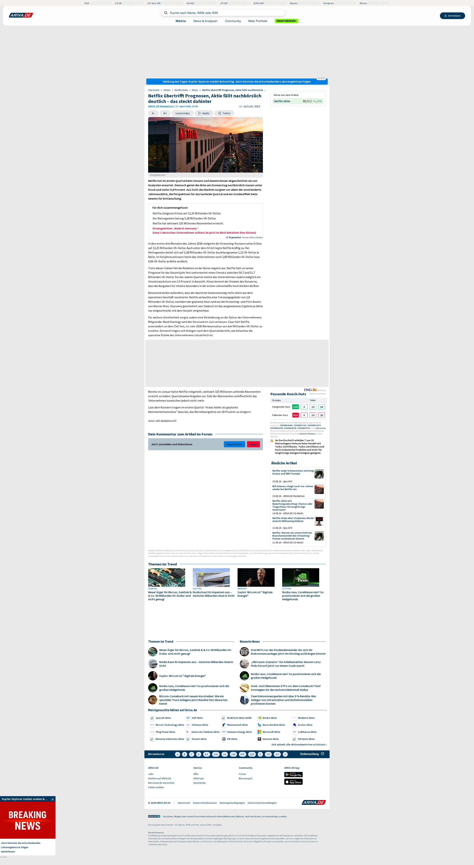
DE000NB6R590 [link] (290, 428)
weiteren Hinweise (307, 433)
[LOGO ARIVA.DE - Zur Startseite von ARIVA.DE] (21, 15)
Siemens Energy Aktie (239, 732)
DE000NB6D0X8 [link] (276, 428)
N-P (242, 754)
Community (233, 21)
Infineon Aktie (200, 725)
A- (153, 113)
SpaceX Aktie (163, 717)
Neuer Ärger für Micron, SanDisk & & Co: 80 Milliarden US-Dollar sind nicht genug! (170, 595)
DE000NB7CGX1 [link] (300, 425)
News (195, 90)
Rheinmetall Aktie (237, 725)
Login (253, 444)
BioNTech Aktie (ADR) (239, 717)
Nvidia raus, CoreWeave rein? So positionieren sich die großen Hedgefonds (303, 595)
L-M (233, 754)
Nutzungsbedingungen (232, 802)
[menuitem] (169, 774)
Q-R (252, 754)
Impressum (184, 802)
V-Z (277, 754)
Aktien (167, 90)
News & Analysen (205, 21)
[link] (304, 406)
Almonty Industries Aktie (169, 739)
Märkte (181, 21)
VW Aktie (232, 739)
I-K (224, 754)
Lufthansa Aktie (307, 732)
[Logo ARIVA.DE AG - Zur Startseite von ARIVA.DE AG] (154, 816)
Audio (205, 113)
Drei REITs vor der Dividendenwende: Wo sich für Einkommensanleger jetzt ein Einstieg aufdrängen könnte (288, 651)
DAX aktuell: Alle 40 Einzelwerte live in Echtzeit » (299, 744)
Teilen (226, 113)
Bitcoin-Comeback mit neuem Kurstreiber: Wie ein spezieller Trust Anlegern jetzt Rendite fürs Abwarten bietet (193, 699)
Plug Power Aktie (165, 732)
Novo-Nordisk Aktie (274, 725)
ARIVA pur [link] (198, 778)
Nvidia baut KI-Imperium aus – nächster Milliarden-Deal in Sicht (214, 593)
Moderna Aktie (306, 717)
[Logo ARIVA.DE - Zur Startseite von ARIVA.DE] (314, 803)
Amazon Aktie (271, 739)
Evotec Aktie (305, 725)
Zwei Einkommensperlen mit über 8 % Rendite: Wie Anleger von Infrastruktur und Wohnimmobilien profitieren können (283, 699)
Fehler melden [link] (156, 787)
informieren (321, 428)
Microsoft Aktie (271, 732)
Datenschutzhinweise (205, 802)
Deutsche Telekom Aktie (205, 732)
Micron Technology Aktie (170, 725)
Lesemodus (183, 113)
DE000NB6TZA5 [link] (304, 428)
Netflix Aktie (181, 90)
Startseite (153, 90)
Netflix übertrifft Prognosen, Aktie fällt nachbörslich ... (234, 90)
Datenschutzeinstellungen (262, 802)
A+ (165, 113)
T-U (268, 754)
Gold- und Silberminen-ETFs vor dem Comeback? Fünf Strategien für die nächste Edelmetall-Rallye (286, 688)
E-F (206, 754)
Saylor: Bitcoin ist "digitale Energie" (255, 593)
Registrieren (234, 444)
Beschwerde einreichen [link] (161, 782)
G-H (216, 754)
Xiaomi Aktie (199, 739)
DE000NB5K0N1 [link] (286, 425)
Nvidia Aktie (270, 717)
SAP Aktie (197, 717)
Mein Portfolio (257, 21)
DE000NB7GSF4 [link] (314, 425)
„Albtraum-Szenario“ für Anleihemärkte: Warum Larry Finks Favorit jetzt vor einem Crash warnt (286, 663)
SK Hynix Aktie (306, 739)
